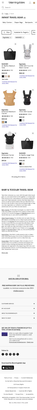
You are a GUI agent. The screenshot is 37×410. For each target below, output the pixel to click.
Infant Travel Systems (8, 218)
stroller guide (12, 229)
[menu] (3, 2)
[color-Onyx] (3, 76)
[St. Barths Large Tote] (27, 141)
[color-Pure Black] (20, 120)
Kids (6, 13)
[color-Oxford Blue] (6, 122)
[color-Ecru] (6, 76)
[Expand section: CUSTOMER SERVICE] (18, 303)
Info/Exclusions (18, 291)
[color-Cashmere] (9, 76)
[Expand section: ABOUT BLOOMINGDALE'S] (18, 313)
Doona (12, 221)
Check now (30, 342)
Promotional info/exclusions (17, 342)
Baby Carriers (7, 22)
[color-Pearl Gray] (23, 120)
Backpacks (29, 22)
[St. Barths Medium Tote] (10, 52)
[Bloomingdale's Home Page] (17, 2)
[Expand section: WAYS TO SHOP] (18, 318)
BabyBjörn (25, 213)
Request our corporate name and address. (20, 399)
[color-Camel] (3, 122)
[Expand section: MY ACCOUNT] (18, 308)
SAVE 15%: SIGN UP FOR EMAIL (18, 279)
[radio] (3, 76)
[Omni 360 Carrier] (27, 97)
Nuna (17, 213)
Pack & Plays (5, 234)
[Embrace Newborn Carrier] (10, 97)
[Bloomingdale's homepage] (3, 14)
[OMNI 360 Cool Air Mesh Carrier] (27, 52)
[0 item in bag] (34, 2)
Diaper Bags (18, 22)
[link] (10, 73)
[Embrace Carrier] (10, 141)
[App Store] (8, 368)
